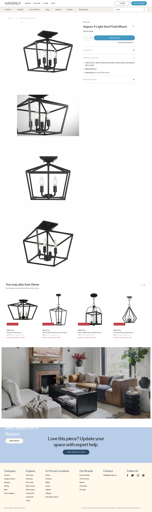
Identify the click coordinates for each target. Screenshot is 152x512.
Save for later (114, 38)
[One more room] (90, 38)
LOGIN (122, 3)
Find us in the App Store (87, 508)
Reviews (7, 482)
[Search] (144, 9)
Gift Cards (30, 482)
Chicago (48, 493)
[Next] (144, 285)
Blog (5, 490)
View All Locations (51, 497)
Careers (7, 475)
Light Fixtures (30, 18)
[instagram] (138, 475)
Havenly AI (29, 497)
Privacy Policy (98, 508)
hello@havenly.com (110, 475)
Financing (29, 479)
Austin (47, 486)
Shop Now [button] (14, 441)
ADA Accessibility (116, 508)
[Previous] (141, 285)
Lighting (22, 18)
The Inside (83, 486)
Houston (48, 479)
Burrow (82, 482)
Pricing (6, 486)
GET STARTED (139, 3)
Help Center (30, 490)
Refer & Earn (30, 486)
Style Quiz (29, 475)
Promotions (30, 493)
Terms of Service (106, 508)
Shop (9, 18)
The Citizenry (84, 479)
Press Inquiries (9, 493)
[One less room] (85, 37)
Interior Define (85, 475)
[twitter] (132, 475)
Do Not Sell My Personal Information (130, 508)
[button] (48, 52)
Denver (48, 475)
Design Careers (9, 479)
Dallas (47, 482)
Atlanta (48, 490)
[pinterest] (143, 475)
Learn (28, 500)
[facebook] (127, 475)
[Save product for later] (21, 23)
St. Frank (83, 490)
